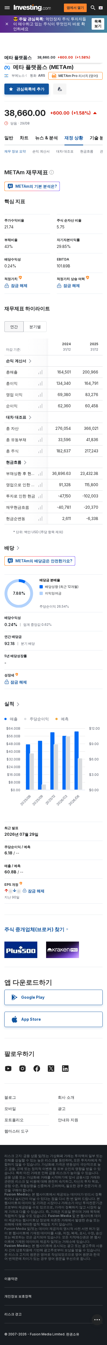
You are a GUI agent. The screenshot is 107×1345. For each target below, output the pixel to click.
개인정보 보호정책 (18, 1296)
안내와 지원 (68, 1119)
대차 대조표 (65, 151)
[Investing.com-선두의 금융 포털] (32, 7)
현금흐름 (86, 151)
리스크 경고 (13, 1314)
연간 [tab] (14, 326)
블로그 (10, 1097)
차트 (24, 137)
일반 (8, 137)
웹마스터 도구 (16, 1131)
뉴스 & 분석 (46, 137)
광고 (62, 1108)
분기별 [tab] (35, 326)
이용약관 (11, 1279)
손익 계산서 (41, 151)
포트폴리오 (14, 1119)
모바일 (10, 1108)
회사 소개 (66, 1097)
